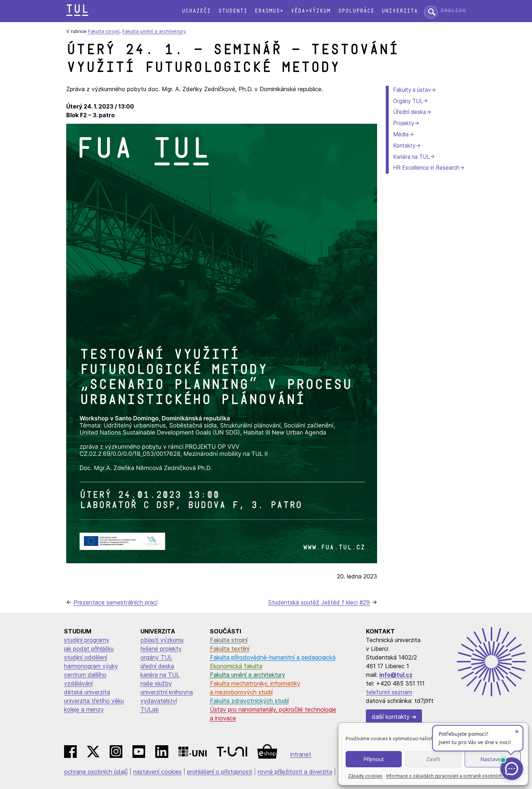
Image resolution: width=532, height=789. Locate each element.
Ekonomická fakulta (236, 666)
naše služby (156, 683)
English (453, 10)
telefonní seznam (389, 692)
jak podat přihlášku (89, 648)
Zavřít (433, 759)
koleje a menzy (84, 709)
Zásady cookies (365, 776)
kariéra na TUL (160, 674)
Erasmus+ (268, 11)
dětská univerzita (87, 692)
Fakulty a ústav (412, 89)
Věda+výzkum (310, 11)
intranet (300, 754)
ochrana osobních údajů (96, 771)
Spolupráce (356, 11)
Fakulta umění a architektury (154, 31)
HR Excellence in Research (426, 167)
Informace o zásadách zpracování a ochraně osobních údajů (450, 776)
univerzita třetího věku (94, 700)
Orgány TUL (408, 101)
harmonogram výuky (91, 666)
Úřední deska (409, 112)
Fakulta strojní (103, 31)
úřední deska (157, 666)
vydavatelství (158, 700)
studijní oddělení (85, 657)
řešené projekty (161, 648)
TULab (149, 709)
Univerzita (399, 11)
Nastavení (492, 759)
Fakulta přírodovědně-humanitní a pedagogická (272, 657)
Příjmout (373, 759)
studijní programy (86, 640)
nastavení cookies (157, 771)
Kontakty (404, 145)
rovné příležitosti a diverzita (295, 771)
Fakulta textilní (229, 648)
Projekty (403, 123)
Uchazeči (196, 11)
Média (401, 134)
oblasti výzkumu (161, 640)
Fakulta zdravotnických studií (249, 700)
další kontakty (391, 716)
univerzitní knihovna (166, 692)
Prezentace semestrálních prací (115, 602)
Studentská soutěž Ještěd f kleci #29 (319, 602)
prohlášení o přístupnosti (219, 771)
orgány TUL (156, 657)
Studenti (232, 11)
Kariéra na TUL (411, 156)
